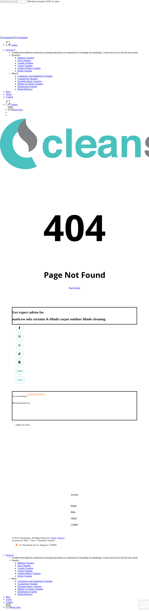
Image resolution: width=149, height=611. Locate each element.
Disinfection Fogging (27, 591)
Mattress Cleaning (25, 563)
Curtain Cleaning (25, 568)
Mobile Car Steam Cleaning (30, 589)
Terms (54, 538)
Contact (9, 602)
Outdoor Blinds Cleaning (29, 573)
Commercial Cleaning (27, 584)
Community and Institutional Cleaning (35, 581)
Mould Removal (24, 594)
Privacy (61, 538)
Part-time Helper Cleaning (29, 586)
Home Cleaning (24, 576)
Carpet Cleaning (24, 571)
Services (10, 555)
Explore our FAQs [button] (36, 394)
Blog (8, 597)
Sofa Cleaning (24, 565)
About (9, 599)
